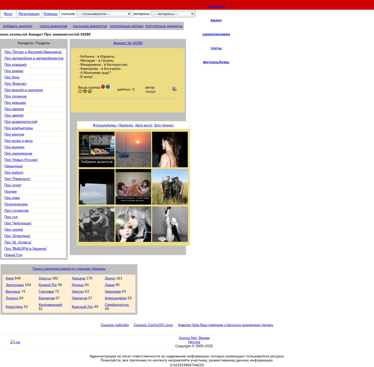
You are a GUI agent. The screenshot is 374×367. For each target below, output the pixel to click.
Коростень (14, 307)
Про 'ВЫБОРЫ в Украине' (25, 248)
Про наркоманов (18, 153)
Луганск (12, 298)
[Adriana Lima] (96, 241)
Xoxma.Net (188, 338)
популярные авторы (126, 26)
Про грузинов (15, 96)
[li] (5, 344)
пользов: (68, 14)
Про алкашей (15, 64)
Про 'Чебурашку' (18, 223)
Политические (16, 204)
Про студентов (16, 210)
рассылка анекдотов (90, 26)
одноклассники (216, 34)
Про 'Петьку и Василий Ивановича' (33, 52)
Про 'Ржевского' (17, 179)
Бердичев (47, 298)
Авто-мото (143, 125)
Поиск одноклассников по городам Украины (69, 268)
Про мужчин (14, 147)
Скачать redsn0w (115, 325)
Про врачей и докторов (23, 90)
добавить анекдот (17, 26)
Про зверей (13, 115)
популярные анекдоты (164, 26)
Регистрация (29, 14)
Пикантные (13, 166)
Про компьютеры (18, 128)
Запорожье (15, 285)
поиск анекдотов (53, 26)
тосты (216, 48)
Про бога (11, 77)
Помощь (50, 14)
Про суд (11, 217)
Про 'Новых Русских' (21, 160)
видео (216, 20)
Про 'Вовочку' (15, 83)
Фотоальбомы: (105, 125)
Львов (109, 285)
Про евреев (14, 109)
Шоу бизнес (164, 125)
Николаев (113, 291)
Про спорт (12, 185)
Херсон (78, 291)
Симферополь (117, 305)
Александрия (116, 298)
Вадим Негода (199, 340)
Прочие (10, 191)
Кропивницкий (50, 305)
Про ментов (14, 134)
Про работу (13, 172)
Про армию (13, 71)
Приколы (125, 125)
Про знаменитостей (20, 122)
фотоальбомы (216, 62)
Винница (13, 291)
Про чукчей (13, 229)
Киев (9, 278)
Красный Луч (82, 307)
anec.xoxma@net (103, 35)
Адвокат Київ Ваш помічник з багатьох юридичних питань (225, 325)
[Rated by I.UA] (15, 342)
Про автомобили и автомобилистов (33, 58)
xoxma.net (216, 6)
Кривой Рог (48, 285)
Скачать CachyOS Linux (153, 325)
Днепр (110, 278)
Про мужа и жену (18, 141)
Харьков (78, 278)
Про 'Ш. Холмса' (18, 242)
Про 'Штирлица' (17, 236)
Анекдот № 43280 (128, 43)
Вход (8, 14)
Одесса (45, 278)
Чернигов (79, 298)
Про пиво (12, 198)
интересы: (142, 14)
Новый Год (13, 255)
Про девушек (15, 103)
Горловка (46, 291)
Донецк (78, 285)
